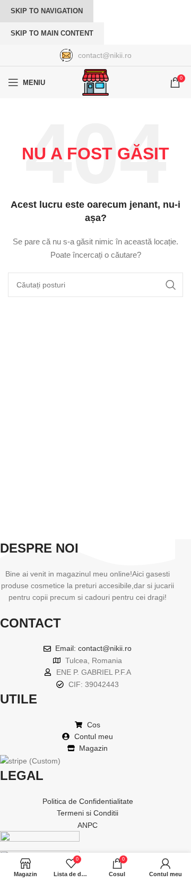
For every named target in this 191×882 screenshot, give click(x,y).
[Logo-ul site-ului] (95, 82)
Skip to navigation (47, 11)
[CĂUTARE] (171, 285)
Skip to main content (52, 33)
